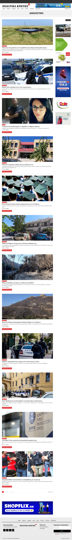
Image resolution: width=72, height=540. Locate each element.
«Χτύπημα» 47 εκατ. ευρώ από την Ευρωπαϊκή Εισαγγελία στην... (19, 440)
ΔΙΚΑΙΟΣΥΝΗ (4, 85)
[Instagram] (7, 530)
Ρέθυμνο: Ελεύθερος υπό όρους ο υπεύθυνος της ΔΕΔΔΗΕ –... (18, 283)
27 (11, 491)
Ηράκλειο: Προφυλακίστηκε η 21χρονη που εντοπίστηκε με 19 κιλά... (21, 361)
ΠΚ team (3, 52)
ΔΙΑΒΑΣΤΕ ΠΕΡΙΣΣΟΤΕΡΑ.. (7, 54)
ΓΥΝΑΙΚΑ (3, 124)
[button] (68, 9)
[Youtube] (13, 530)
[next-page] (14, 492)
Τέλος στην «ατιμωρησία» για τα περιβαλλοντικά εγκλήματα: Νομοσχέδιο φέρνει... (25, 47)
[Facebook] (4, 530)
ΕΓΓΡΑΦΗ (61, 531)
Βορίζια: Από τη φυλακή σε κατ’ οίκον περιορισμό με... (17, 87)
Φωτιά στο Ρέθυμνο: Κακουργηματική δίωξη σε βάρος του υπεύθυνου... (21, 322)
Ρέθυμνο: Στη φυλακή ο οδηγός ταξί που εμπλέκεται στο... (18, 164)
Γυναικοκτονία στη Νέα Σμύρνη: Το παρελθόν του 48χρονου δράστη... (21, 126)
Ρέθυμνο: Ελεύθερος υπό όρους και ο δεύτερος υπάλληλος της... (19, 243)
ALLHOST (67, 538)
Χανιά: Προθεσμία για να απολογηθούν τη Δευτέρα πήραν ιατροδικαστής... (22, 401)
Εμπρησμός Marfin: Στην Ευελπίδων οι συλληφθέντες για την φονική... (21, 479)
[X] (10, 530)
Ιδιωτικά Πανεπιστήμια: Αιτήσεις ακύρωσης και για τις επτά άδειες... (21, 204)
